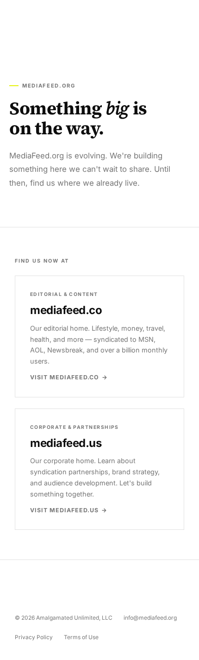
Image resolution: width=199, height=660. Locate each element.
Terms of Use (81, 637)
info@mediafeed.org (150, 617)
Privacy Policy (34, 637)
